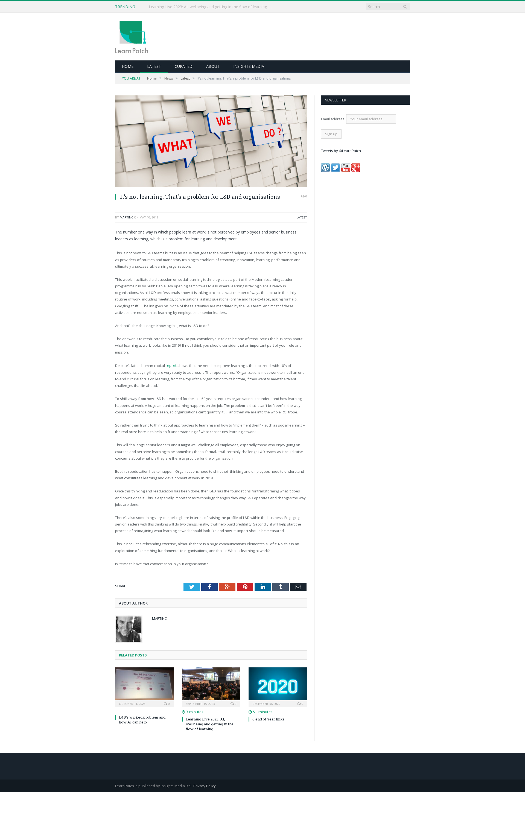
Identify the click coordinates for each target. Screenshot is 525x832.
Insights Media (248, 66)
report (171, 365)
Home (127, 66)
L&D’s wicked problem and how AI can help (187, 6)
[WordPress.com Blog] (325, 170)
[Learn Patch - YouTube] (345, 170)
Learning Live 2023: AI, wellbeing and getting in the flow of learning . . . (210, 723)
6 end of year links (268, 718)
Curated (183, 66)
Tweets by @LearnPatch (341, 150)
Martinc (126, 217)
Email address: (333, 118)
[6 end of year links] (278, 686)
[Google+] (355, 170)
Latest (154, 66)
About (213, 66)
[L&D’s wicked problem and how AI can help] (144, 686)
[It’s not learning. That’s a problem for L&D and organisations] (211, 142)
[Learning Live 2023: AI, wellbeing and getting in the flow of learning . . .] (211, 686)
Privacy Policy (204, 785)
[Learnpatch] (131, 36)
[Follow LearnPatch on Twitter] (335, 170)
